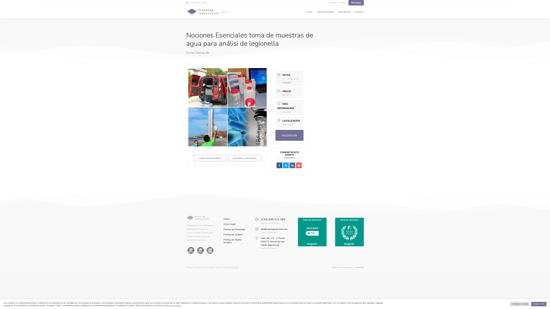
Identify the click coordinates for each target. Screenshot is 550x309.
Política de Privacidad (234, 229)
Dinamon (360, 267)
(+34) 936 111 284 (197, 2)
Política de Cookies (233, 234)
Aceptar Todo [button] (539, 304)
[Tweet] (286, 165)
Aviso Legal (229, 224)
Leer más (286, 112)
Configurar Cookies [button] (520, 304)
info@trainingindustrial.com (274, 229)
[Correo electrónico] (299, 165)
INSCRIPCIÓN (289, 135)
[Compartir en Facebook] (279, 165)
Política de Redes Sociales (232, 241)
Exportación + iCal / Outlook (245, 158)
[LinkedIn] (292, 165)
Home (226, 219)
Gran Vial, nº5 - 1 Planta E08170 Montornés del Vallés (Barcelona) (273, 242)
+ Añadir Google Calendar (210, 158)
